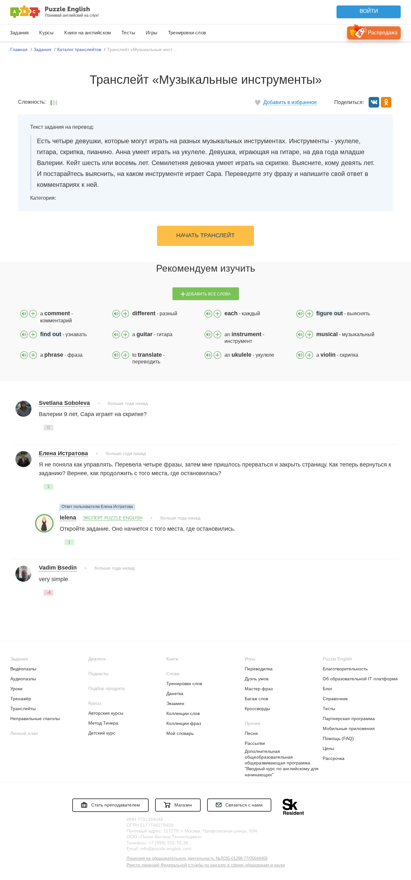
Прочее (252, 723)
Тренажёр (20, 698)
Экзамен (175, 703)
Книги (172, 658)
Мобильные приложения (349, 728)
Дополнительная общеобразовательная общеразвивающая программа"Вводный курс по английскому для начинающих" (282, 763)
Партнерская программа (349, 718)
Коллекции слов (183, 713)
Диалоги (97, 658)
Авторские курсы (105, 713)
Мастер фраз (259, 688)
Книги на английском (87, 32)
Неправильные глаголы (35, 718)
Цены (328, 748)
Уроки (16, 688)
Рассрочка (334, 758)
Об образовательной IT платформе (360, 678)
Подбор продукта (106, 688)
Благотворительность (345, 668)
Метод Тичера (103, 723)
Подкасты (98, 673)
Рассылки (255, 743)
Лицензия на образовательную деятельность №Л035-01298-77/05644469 (197, 858)
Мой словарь (180, 733)
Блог (327, 688)
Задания (19, 32)
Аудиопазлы (23, 678)
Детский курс (101, 733)
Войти (369, 11)
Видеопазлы (23, 668)
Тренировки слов (187, 32)
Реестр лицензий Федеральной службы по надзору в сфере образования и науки (206, 865)
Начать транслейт (205, 235)
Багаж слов (256, 698)
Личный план (24, 733)
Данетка (174, 693)
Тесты (128, 32)
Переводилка (259, 668)
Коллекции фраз (183, 723)
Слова (172, 673)
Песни (251, 733)
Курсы (46, 32)
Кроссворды (257, 708)
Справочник (335, 698)
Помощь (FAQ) (338, 738)
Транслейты (23, 708)
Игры (151, 32)
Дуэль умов (256, 678)
